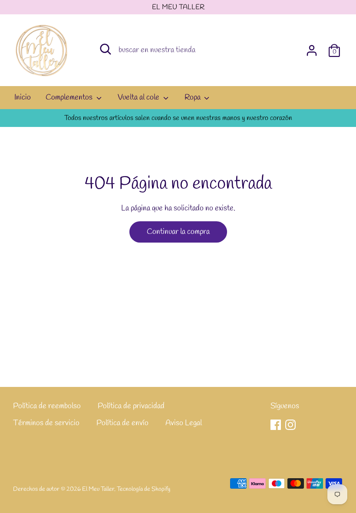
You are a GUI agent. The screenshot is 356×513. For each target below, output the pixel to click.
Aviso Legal (183, 423)
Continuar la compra (178, 232)
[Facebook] (275, 425)
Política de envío (122, 423)
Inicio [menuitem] (22, 97)
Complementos (70, 97)
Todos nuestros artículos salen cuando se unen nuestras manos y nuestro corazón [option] (178, 118)
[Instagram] (290, 425)
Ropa (193, 97)
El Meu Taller (98, 489)
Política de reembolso (47, 406)
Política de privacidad (131, 406)
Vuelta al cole (139, 97)
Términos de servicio (46, 423)
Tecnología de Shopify (143, 489)
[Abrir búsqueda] (105, 49)
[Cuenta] (311, 48)
